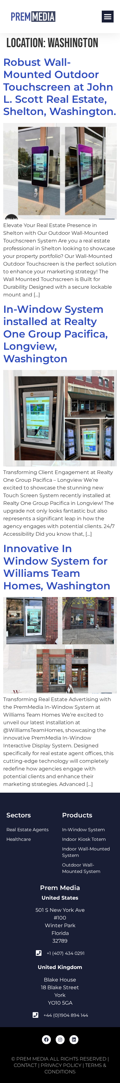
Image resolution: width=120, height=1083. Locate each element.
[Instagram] (60, 1039)
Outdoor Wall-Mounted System (81, 868)
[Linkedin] (73, 1039)
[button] (108, 17)
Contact (25, 1065)
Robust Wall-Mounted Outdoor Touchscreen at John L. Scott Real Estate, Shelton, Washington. (59, 87)
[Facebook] (46, 1039)
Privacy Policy (61, 1065)
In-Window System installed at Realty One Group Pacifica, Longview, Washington (55, 334)
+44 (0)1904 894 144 (66, 1015)
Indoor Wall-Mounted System (86, 852)
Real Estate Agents (27, 829)
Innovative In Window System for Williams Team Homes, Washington (56, 567)
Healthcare (18, 839)
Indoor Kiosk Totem (84, 839)
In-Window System (83, 829)
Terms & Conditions (75, 1068)
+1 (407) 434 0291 (65, 953)
